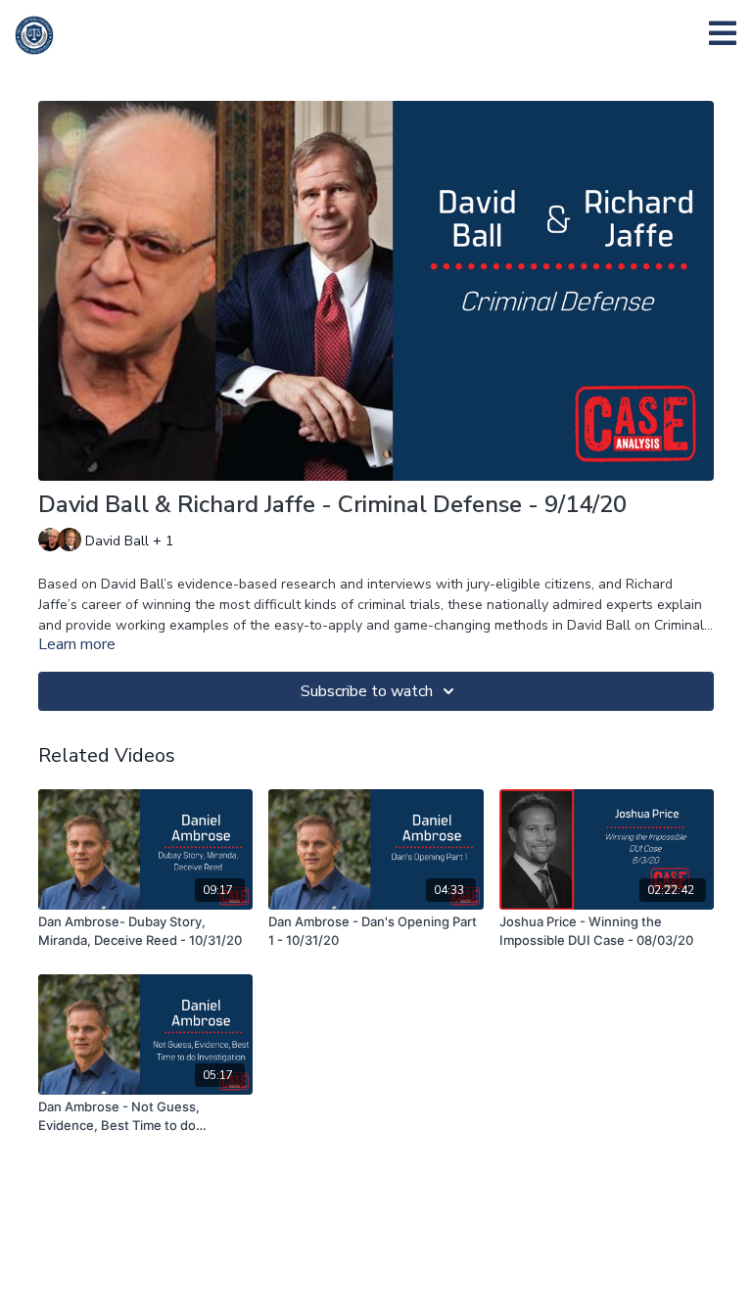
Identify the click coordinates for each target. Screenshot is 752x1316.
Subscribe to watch (367, 691)
